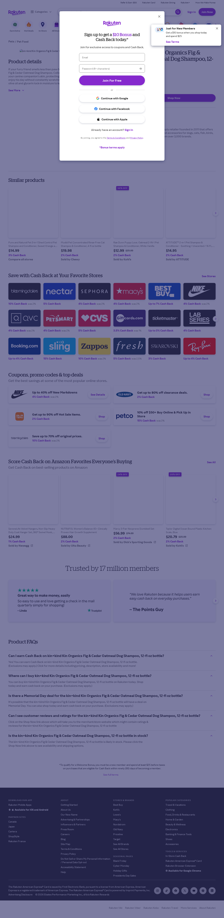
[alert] (186, 35)
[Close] (217, 28)
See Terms (172, 41)
